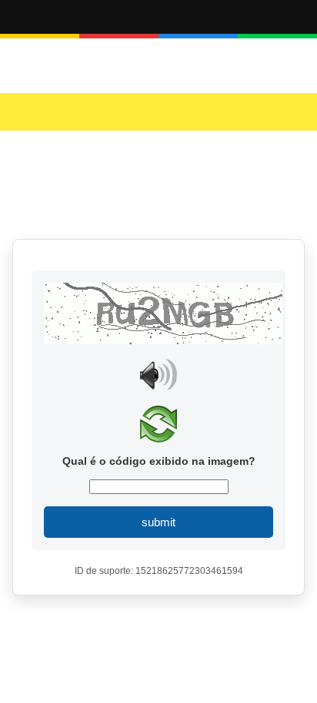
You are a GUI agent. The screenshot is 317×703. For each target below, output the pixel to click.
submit (158, 522)
